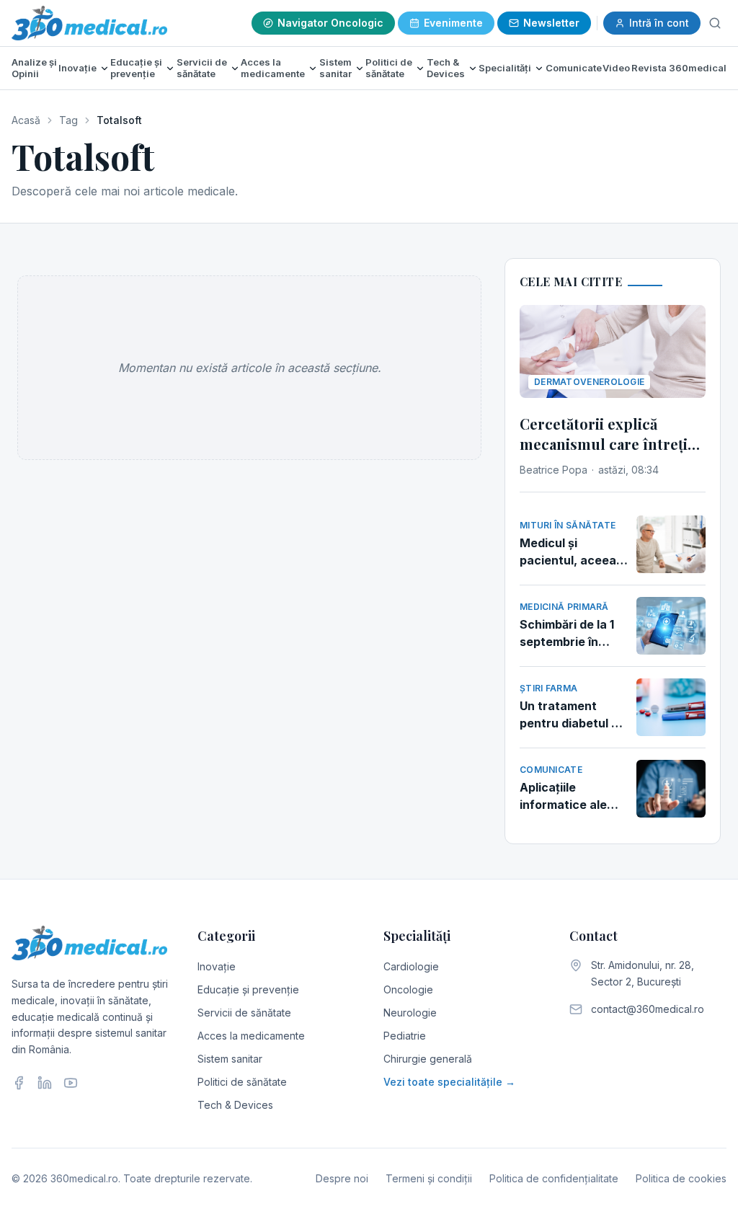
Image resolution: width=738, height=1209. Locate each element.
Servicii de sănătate (202, 68)
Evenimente (453, 23)
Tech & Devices (446, 68)
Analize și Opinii (34, 68)
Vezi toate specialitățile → (449, 1082)
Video (616, 68)
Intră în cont (659, 23)
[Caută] (714, 23)
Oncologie (408, 989)
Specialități (505, 68)
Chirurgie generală (427, 1059)
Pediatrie (404, 1035)
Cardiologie (411, 966)
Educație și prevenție (136, 68)
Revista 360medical (678, 68)
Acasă (26, 120)
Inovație (77, 68)
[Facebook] (19, 1083)
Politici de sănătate (388, 68)
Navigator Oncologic (330, 23)
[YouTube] (70, 1083)
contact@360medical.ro (647, 1009)
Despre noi (342, 1178)
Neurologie (410, 1012)
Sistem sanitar (335, 68)
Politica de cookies (681, 1178)
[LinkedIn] (44, 1083)
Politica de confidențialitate (553, 1178)
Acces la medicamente (273, 68)
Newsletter (551, 23)
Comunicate (574, 68)
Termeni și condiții (429, 1178)
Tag (68, 120)
